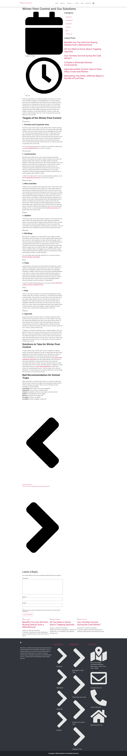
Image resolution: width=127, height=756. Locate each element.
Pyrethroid (69, 17)
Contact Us (88, 3)
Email (24, 602)
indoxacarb (33, 359)
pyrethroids (58, 357)
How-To (77, 3)
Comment (25, 578)
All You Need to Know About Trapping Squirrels (82, 50)
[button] (93, 3)
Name (24, 597)
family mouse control (52, 208)
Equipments (73, 644)
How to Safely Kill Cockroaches (31, 177)
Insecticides (58, 644)
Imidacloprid (69, 20)
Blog (82, 3)
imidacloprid (25, 359)
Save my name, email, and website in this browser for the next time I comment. (41, 611)
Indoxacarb (69, 23)
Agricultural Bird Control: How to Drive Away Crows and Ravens (83, 70)
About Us (62, 3)
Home (56, 3)
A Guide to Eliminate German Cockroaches (78, 63)
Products (69, 3)
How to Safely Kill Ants (31, 148)
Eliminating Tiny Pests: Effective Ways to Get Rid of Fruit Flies (84, 77)
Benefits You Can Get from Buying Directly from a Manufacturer (80, 43)
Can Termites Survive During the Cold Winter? (82, 56)
